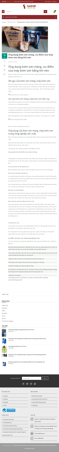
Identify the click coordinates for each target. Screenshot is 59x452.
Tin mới (5, 326)
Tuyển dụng (35, 405)
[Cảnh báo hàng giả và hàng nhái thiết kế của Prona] (4, 333)
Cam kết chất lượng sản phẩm (39, 402)
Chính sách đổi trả (7, 422)
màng (13, 253)
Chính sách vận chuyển (8, 419)
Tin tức (3, 316)
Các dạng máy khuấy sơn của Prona (17, 346)
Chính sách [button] (5, 415)
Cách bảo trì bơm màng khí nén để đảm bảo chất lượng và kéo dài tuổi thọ (27, 338)
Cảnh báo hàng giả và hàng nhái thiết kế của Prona (21, 329)
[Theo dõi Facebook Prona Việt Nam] (23, 383)
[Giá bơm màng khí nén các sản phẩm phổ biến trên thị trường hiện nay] (4, 364)
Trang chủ (5, 396)
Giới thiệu (4, 308)
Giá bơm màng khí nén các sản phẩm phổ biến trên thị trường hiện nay (26, 362)
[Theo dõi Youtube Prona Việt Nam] (34, 383)
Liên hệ (4, 318)
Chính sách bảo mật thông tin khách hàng (12, 429)
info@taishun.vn (41, 433)
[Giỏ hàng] (55, 11)
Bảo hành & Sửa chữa (37, 396)
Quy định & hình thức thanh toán (39, 399)
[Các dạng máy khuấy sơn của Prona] (4, 349)
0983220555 (9, 1)
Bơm (10, 253)
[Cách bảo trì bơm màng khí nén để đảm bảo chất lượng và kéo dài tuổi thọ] (4, 341)
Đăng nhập (47, 1)
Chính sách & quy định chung (10, 425)
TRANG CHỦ (5, 305)
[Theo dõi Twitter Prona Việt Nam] (27, 383)
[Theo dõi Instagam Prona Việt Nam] (31, 383)
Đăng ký (54, 1)
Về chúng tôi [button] (6, 391)
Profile (3, 310)
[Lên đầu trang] (55, 447)
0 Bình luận (5, 294)
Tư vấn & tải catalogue (7, 321)
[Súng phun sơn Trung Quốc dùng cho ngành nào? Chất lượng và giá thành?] (4, 355)
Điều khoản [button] (34, 391)
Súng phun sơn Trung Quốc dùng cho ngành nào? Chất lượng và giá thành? (27, 354)
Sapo (33, 448)
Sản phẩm (4, 313)
